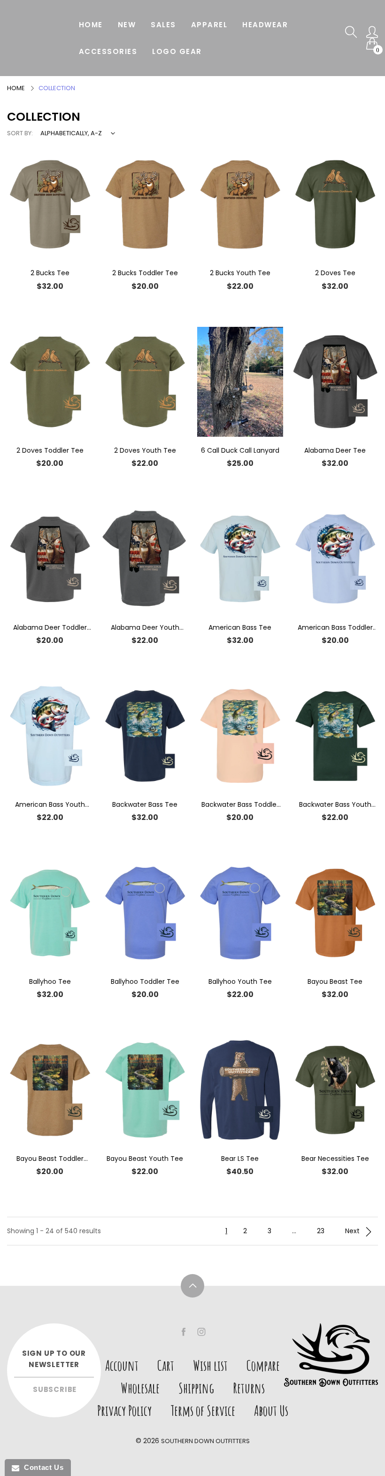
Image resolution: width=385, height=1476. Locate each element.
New (127, 25)
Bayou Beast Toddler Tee (50, 1158)
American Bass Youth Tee (50, 804)
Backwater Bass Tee (144, 804)
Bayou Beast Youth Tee (145, 1158)
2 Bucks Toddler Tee (145, 273)
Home (91, 25)
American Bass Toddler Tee (335, 627)
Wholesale (140, 1388)
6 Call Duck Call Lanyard (240, 450)
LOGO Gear (177, 51)
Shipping (196, 1388)
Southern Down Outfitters (205, 1441)
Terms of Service (202, 1410)
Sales (163, 25)
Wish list (210, 1365)
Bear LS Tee (240, 1158)
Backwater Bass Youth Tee (335, 804)
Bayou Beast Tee (335, 981)
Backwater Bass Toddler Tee (240, 804)
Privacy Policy (124, 1410)
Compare (263, 1365)
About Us (271, 1410)
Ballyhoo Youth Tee (240, 981)
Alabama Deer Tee (335, 450)
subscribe (55, 1389)
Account (122, 1365)
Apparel (209, 25)
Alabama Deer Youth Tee (145, 627)
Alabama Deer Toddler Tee (50, 627)
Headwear (265, 25)
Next (353, 1231)
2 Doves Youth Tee (145, 450)
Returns (249, 1388)
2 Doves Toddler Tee (50, 450)
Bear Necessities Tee (335, 1158)
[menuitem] (90, 24)
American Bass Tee (239, 627)
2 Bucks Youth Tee (240, 273)
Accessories (108, 51)
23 (320, 1231)
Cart (165, 1365)
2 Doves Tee (335, 273)
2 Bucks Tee (50, 273)
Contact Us (41, 1467)
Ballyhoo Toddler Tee (145, 981)
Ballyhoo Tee (50, 981)
